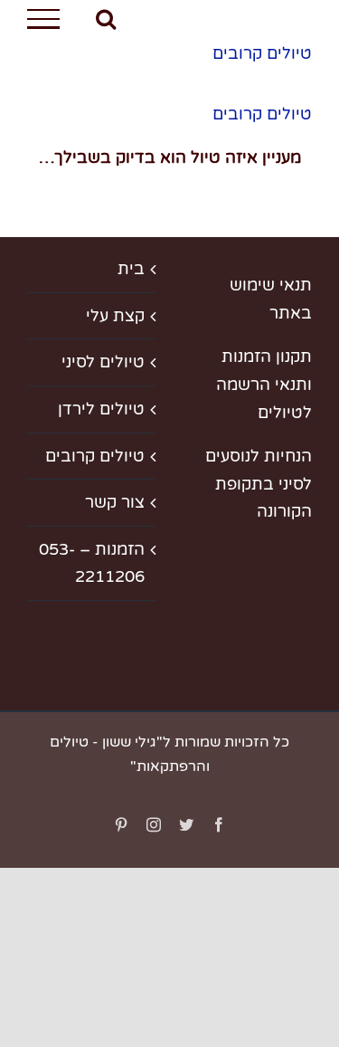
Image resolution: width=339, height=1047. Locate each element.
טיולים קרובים (262, 53)
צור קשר (115, 502)
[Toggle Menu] (43, 19)
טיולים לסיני (103, 362)
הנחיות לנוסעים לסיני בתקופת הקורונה (258, 483)
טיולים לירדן (101, 409)
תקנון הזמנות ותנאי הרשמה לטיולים (264, 384)
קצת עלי (115, 316)
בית (131, 269)
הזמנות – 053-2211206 (92, 563)
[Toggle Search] (106, 18)
